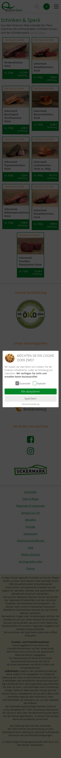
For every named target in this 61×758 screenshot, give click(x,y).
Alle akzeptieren (30, 391)
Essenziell (25, 383)
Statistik (41, 383)
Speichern (30, 398)
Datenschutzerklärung (30, 404)
